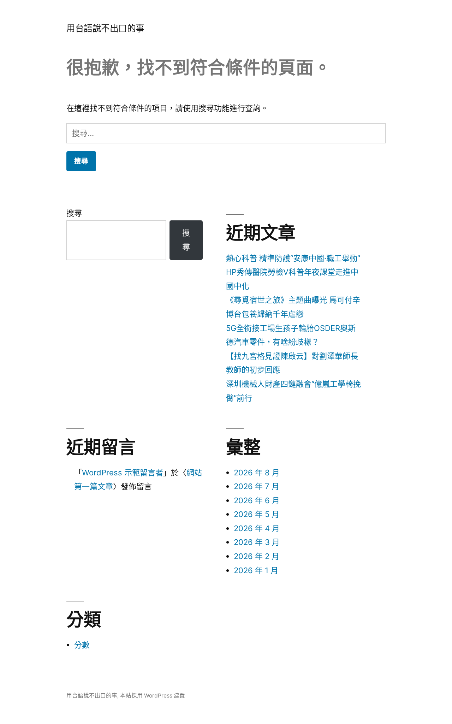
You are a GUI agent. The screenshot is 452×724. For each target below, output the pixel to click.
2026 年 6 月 (257, 500)
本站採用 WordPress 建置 (152, 695)
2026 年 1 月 (256, 570)
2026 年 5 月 (256, 514)
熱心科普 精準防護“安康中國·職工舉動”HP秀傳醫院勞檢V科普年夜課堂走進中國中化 (293, 272)
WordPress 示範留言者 (122, 472)
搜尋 (74, 213)
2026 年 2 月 (256, 556)
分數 (82, 644)
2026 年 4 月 (257, 528)
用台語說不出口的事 (105, 28)
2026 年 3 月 (257, 542)
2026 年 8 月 (257, 472)
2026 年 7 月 (256, 486)
